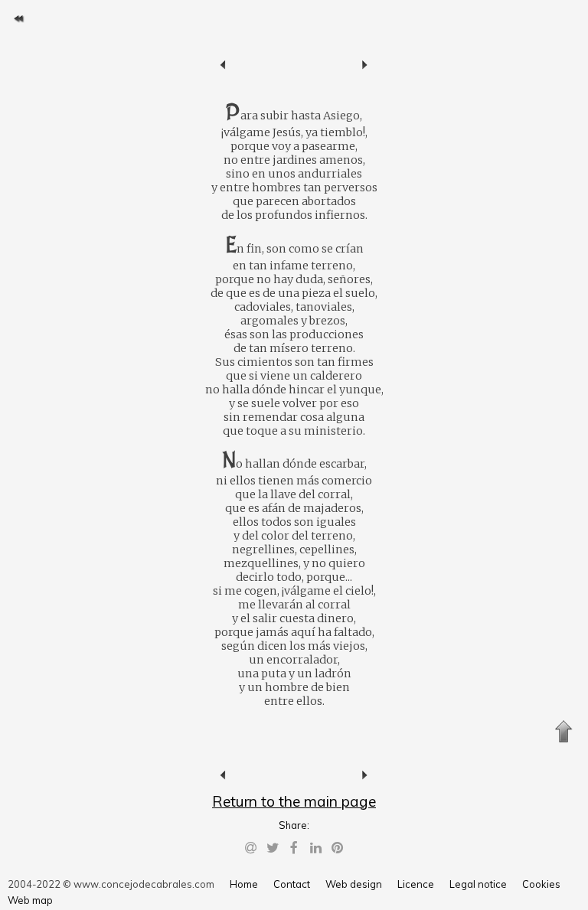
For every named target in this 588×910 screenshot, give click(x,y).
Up (563, 731)
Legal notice (478, 884)
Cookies (541, 884)
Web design (353, 884)
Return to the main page (294, 801)
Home (244, 884)
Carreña (223, 65)
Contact (291, 884)
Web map (30, 900)
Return (18, 18)
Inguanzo (364, 65)
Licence (415, 884)
